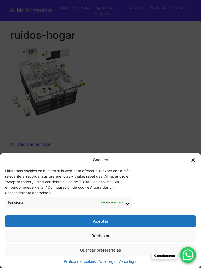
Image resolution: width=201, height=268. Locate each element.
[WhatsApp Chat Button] (188, 255)
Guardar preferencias (100, 250)
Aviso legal (107, 261)
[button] (193, 160)
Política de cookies (80, 261)
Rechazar (101, 235)
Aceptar (100, 221)
